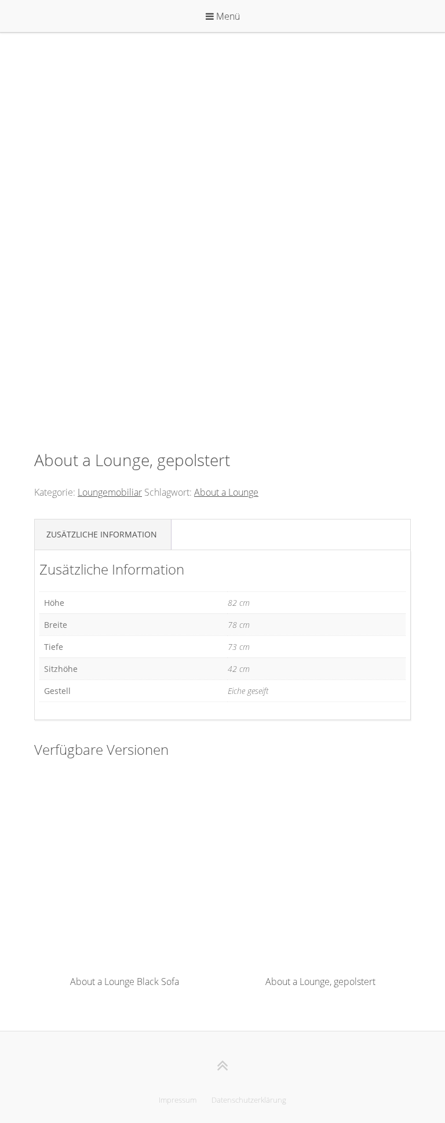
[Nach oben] (223, 1065)
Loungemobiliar (110, 492)
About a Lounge (226, 492)
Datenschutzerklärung (248, 1100)
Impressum (177, 1100)
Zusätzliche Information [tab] (101, 534)
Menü (227, 16)
